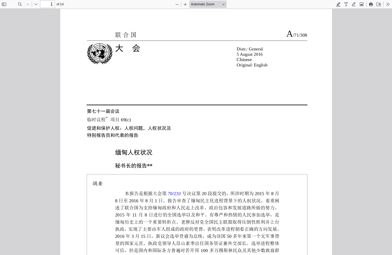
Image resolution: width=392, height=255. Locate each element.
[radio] (338, 4)
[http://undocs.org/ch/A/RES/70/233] (174, 193)
